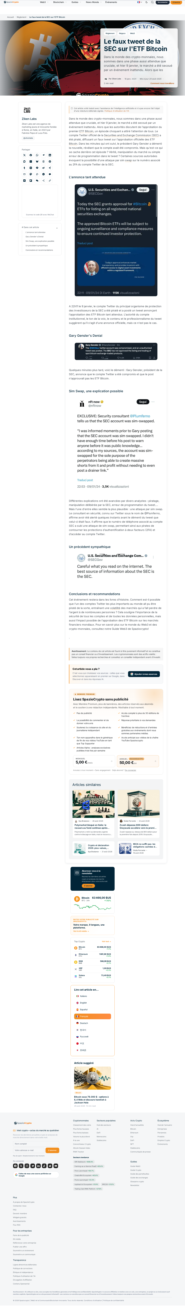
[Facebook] (15, 1166)
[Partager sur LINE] (37, 167)
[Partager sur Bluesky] (37, 161)
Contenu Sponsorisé (21, 1284)
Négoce (122, 33)
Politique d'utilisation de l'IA (116, 111)
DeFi (98, 1133)
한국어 (83, 1030)
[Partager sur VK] (30, 167)
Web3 (43, 2)
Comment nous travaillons (162, 83)
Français (84, 1016)
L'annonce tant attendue (35, 232)
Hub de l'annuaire (165, 1125)
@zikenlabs (28, 138)
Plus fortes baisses (80, 1133)
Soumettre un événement (23, 1251)
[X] (21, 1166)
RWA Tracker (78, 1152)
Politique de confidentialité (113, 1300)
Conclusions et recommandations (39, 250)
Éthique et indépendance (23, 1272)
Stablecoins (101, 1140)
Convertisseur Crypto (82, 1144)
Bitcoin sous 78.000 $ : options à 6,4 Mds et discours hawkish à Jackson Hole (91, 1099)
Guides (75, 2)
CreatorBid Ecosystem (86, 1175)
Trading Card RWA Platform (88, 1189)
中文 (82, 1043)
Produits (161, 1137)
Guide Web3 (135, 1166)
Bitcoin (78, 1093)
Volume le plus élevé (81, 1137)
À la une (76, 1140)
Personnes (162, 1133)
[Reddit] (50, 1166)
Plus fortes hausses (81, 1129)
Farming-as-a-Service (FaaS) (89, 1166)
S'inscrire (176, 2)
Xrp (131, 1137)
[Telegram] (32, 1166)
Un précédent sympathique (37, 245)
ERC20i (108, 1184)
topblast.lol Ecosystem (86, 1184)
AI (97, 1129)
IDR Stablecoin (84, 1162)
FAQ (14, 1210)
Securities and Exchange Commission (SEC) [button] (131, 135)
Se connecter (163, 2)
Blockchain (58, 2)
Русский (84, 1036)
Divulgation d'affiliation (22, 1280)
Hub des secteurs (104, 1125)
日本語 (83, 1050)
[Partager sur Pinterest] (49, 161)
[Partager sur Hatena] (24, 180)
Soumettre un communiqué (24, 1254)
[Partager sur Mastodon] (30, 174)
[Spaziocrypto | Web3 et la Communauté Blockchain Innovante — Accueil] (36, 1123)
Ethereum (134, 1133)
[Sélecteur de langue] (139, 2)
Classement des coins (82, 1125)
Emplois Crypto (164, 1140)
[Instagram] (27, 1166)
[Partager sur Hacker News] (30, 161)
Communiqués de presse (140, 1152)
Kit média (17, 1239)
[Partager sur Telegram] (43, 155)
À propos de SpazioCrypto (23, 1202)
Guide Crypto (135, 1170)
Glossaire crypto (137, 1182)
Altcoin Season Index (81, 1148)
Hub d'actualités (137, 1125)
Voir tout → (106, 941)
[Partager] (43, 180)
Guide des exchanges (139, 1178)
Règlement (21, 17)
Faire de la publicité (21, 1235)
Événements (111, 2)
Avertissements (19, 1221)
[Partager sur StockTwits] (37, 174)
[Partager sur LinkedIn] (49, 155)
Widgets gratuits (19, 1217)
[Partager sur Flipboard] (30, 180)
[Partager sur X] (24, 155)
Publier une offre (20, 1247)
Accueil (10, 17)
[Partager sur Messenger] (43, 174)
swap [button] (128, 160)
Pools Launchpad (84, 1180)
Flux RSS (16, 1225)
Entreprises (162, 1129)
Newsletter (134, 1185)
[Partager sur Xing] (49, 167)
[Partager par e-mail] (24, 174)
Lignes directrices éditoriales (25, 1265)
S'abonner (88, 886)
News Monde (92, 2)
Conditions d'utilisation (93, 1300)
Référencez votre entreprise (24, 1243)
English (83, 1002)
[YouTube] (55, 1166)
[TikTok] (44, 1166)
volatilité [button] (115, 608)
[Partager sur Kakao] (49, 174)
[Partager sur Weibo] (43, 167)
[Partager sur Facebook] (30, 155)
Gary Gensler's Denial (35, 237)
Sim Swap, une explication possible (40, 241)
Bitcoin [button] (89, 131)
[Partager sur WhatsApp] (37, 155)
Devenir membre (20, 1214)
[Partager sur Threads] (43, 161)
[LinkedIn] (38, 1166)
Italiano (83, 996)
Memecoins (101, 1137)
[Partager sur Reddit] (24, 161)
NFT (132, 1144)
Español (83, 1009)
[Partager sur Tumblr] (24, 167)
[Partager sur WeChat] (37, 180)
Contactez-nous (19, 1206)
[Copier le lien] (49, 180)
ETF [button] (81, 131)
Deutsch (84, 1023)
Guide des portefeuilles (139, 1174)
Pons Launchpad (84, 1171)
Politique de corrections (22, 1268)
